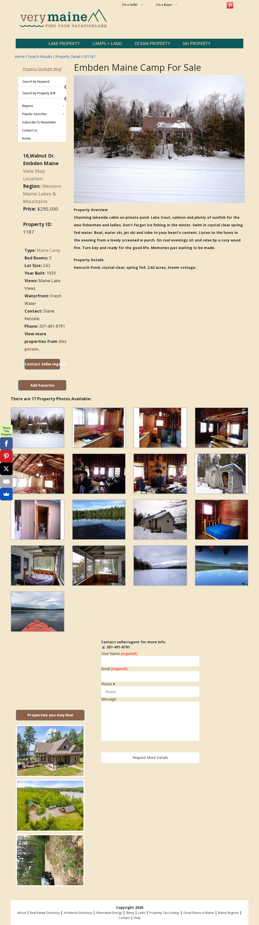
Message (108, 699)
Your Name (119, 653)
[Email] (6, 481)
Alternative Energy (109, 913)
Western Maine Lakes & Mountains (42, 194)
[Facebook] (6, 443)
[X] (6, 468)
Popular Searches (34, 114)
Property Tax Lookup (164, 913)
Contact (124, 918)
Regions (27, 106)
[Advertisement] (50, 669)
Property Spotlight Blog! (42, 69)
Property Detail (67, 56)
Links (141, 913)
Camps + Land (107, 43)
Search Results (40, 56)
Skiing (130, 913)
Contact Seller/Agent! (42, 363)
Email (114, 669)
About (21, 913)
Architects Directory (78, 913)
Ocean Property (152, 43)
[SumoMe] (6, 494)
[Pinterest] (6, 456)
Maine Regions (228, 913)
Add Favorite (42, 385)
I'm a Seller (130, 5)
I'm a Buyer (164, 5)
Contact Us (29, 130)
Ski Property (196, 43)
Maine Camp (48, 250)
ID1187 (89, 56)
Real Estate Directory (45, 913)
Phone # (108, 684)
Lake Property (64, 43)
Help (137, 918)
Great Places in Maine (198, 913)
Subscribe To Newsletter (39, 122)
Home (20, 56)
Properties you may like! (50, 714)
